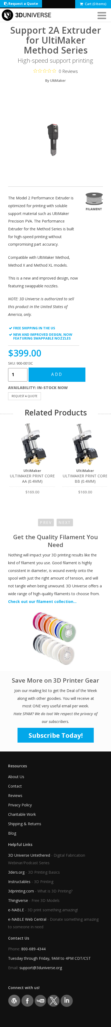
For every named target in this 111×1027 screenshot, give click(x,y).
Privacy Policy (20, 804)
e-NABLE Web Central (27, 919)
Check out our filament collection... (42, 601)
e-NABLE (16, 909)
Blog (12, 833)
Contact (15, 786)
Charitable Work (22, 814)
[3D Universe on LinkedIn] (67, 1000)
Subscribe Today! (56, 735)
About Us (16, 776)
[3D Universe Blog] (14, 1000)
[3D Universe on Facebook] (27, 1000)
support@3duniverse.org (40, 967)
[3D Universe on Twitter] (53, 1000)
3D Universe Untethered (29, 855)
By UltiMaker (55, 80)
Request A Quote (24, 396)
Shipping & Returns (24, 823)
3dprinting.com (21, 891)
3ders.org (16, 872)
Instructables (19, 881)
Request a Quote (23, 3)
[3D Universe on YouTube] (40, 1000)
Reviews (15, 795)
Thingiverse (18, 900)
